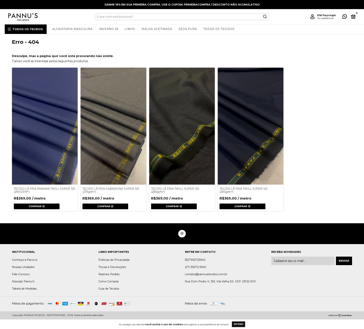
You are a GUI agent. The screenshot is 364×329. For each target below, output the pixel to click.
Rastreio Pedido (109, 274)
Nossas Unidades (23, 267)
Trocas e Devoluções (112, 267)
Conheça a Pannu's (24, 260)
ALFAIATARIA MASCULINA (72, 29)
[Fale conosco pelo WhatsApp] (344, 17)
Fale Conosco (21, 274)
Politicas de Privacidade (114, 260)
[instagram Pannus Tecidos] (182, 233)
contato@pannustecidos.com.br (206, 274)
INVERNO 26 (108, 29)
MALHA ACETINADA (157, 29)
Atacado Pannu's (23, 281)
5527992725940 (195, 260)
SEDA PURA (188, 29)
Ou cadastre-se (325, 18)
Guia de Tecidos (108, 288)
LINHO (130, 29)
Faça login (329, 15)
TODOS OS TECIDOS (28, 29)
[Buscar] (265, 16)
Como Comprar (108, 281)
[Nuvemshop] (340, 315)
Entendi (238, 324)
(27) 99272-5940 (195, 267)
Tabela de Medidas (24, 288)
